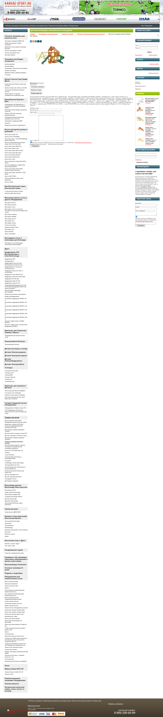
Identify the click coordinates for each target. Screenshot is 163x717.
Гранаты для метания (11, 649)
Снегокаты (8, 460)
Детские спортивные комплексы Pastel (16, 435)
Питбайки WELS (9, 261)
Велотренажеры (9, 66)
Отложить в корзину (37, 87)
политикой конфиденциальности (83, 142)
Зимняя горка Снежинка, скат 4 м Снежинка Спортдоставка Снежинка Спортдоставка (150, 131)
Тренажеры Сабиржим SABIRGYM (14, 41)
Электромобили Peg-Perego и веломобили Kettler (13, 457)
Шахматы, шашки (10, 534)
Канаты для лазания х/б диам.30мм (15, 610)
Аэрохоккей (8, 523)
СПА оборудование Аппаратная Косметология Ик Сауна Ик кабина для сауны (16, 411)
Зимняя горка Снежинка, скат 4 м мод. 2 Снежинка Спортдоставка (150, 141)
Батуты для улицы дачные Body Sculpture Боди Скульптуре (14, 169)
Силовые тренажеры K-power (14, 569)
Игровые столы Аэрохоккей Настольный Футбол (16, 517)
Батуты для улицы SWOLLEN (13, 146)
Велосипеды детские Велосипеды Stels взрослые (16, 486)
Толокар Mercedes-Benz (11, 370)
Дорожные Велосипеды (11, 501)
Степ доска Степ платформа (13, 393)
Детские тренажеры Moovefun (13, 476)
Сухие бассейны (9, 454)
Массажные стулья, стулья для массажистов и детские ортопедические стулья (16, 210)
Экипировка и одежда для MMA (13, 121)
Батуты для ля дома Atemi (12, 157)
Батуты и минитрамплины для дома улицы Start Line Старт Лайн (15, 143)
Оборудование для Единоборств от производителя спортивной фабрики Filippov (15, 106)
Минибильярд (8, 527)
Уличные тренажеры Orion (12, 52)
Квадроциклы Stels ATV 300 (12, 281)
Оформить (138, 88)
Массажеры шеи (9, 229)
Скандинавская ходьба (14, 550)
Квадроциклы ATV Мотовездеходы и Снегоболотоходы (12, 254)
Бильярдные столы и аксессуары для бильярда (15, 239)
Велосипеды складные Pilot (12, 494)
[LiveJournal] (41, 41)
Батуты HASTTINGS (10, 176)
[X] (38, 41)
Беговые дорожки (10, 64)
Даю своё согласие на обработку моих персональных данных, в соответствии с (62, 142)
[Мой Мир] (36, 41)
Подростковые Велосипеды (12, 492)
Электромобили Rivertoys (15, 341)
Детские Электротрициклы (15, 352)
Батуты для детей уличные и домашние (16, 130)
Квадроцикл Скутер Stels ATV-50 (14, 274)
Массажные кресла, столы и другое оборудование (16, 199)
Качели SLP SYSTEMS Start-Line (14, 450)
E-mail (137, 207)
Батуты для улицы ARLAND (12, 154)
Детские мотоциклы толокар (16, 349)
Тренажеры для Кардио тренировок (14, 60)
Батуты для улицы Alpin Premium (14, 150)
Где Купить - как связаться (12, 25)
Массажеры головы (10, 223)
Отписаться (138, 159)
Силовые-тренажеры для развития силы (15, 37)
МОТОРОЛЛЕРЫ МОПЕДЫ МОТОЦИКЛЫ (12, 291)
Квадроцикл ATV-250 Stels (12, 278)
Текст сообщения (140, 210)
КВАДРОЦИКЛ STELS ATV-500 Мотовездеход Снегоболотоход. (14, 264)
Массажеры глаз (9, 221)
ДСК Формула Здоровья (11, 481)
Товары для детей (67, 34)
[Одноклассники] (33, 41)
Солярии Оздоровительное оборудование (16, 404)
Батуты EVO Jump (10, 159)
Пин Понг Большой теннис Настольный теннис (15, 187)
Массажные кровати (10, 204)
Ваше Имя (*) (33, 110)
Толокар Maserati (9, 381)
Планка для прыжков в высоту (13, 603)
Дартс (7, 249)
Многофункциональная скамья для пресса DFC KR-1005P (151, 100)
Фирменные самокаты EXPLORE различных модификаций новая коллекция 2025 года (14, 426)
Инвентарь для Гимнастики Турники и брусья (15, 331)
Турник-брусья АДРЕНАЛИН (13, 512)
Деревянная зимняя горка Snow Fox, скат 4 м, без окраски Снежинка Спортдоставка (150, 120)
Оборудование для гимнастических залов (13, 577)
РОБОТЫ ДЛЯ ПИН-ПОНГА (13, 193)
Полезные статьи (73, 25)
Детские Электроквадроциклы (13, 360)
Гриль (7, 665)
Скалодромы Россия (10, 478)
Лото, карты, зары (10, 545)
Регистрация (148, 25)
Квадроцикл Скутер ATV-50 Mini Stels (15, 276)
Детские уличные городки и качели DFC (16, 433)
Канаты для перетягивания (12, 618)
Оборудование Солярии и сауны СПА (15, 408)
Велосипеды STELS (10, 490)
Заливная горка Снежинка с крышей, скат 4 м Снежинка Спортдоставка (150, 110)
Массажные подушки (11, 214)
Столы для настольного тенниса (14, 191)
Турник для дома (11, 509)
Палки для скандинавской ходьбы (14, 553)
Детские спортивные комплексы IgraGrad (91, 34)
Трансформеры (9, 525)
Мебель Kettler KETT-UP (14, 669)
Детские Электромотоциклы (16, 355)
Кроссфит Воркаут (10, 55)
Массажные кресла (10, 202)
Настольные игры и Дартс (15, 540)
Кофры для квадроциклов (12, 296)
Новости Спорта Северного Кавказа (58, 25)
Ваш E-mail (33, 112)
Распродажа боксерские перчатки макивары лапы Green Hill (14, 118)
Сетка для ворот (9, 634)
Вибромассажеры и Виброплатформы (15, 72)
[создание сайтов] (12, 710)
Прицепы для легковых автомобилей (15, 294)
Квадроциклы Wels (10, 259)
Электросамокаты (12, 684)
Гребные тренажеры (10, 70)
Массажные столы (10, 207)
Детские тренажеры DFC (12, 474)
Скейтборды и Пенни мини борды (14, 462)
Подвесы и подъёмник (14, 573)
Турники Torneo (9, 674)
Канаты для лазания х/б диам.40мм (15, 612)
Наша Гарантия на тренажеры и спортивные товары (34, 25)
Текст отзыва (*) (34, 140)
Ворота (7, 632)
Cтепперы (7, 74)
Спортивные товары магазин (48, 34)
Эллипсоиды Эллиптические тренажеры (16, 68)
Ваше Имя (138, 203)
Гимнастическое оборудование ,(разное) (16, 607)
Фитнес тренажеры (10, 233)
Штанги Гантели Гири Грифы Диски (16, 80)
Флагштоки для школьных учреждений (15, 661)
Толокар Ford (8, 379)
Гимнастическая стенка (11, 586)
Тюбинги (7, 452)
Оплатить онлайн (154, 64)
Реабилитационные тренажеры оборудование (15, 679)
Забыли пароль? (153, 55)
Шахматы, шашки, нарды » (12, 543)
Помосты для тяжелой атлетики (14, 647)
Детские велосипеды (11, 498)
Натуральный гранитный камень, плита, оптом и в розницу (14, 689)
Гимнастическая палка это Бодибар (15, 395)
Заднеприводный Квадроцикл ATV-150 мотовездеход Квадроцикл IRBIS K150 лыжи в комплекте (15, 287)
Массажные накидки (10, 216)
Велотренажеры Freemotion (16, 564)
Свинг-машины (9, 231)
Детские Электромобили (14, 364)
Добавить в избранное (115, 704)
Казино (7, 536)
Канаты (7, 588)
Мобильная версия (34, 706)
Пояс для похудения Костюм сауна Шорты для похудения (15, 397)
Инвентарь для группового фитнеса (15, 387)
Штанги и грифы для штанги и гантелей (16, 87)
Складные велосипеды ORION (13, 496)
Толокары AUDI (9, 373)
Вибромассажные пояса (11, 227)
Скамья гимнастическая (12, 601)
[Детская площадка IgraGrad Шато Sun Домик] (49, 67)
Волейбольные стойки (11, 616)
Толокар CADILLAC (10, 377)
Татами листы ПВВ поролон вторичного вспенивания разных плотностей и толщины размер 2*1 (16, 640)
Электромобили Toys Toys (12, 465)
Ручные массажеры (10, 225)
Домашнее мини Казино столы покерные (16, 529)
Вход (142, 25)
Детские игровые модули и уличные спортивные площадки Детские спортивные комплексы (15, 446)
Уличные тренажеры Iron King (13, 50)
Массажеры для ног (10, 218)
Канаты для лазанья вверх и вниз (14, 614)
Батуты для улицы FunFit (12, 148)
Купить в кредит (36, 93)
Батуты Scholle (9, 182)
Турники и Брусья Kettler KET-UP (14, 672)
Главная (32, 34)
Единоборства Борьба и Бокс (14, 100)
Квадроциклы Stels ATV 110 (12, 283)
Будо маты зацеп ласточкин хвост (14, 636)
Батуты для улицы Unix (11, 134)
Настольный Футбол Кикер (12, 521)
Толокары (9, 368)
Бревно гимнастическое (11, 605)
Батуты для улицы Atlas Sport (13, 152)
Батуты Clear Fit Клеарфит (12, 136)
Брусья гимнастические (11, 581)
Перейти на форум (154, 73)
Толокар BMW (9, 375)
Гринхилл (7, 123)
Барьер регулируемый (11, 583)
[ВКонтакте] (31, 41)
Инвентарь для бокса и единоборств (15, 125)
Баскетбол (8, 532)
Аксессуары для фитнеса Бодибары (15, 390)
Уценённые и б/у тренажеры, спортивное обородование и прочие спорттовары (16, 559)
